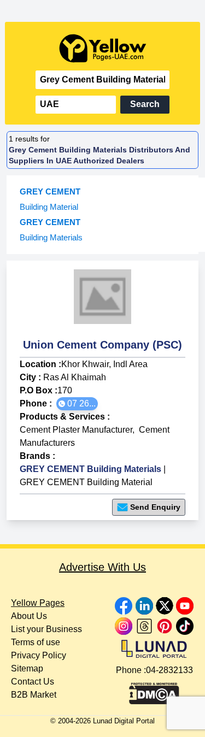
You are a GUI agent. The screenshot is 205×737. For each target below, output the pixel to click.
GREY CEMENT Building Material (86, 482)
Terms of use (35, 642)
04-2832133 (169, 670)
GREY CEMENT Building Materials (90, 469)
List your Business (46, 629)
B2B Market (33, 694)
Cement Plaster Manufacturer (76, 429)
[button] (77, 403)
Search (145, 104)
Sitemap (27, 668)
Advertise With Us (102, 567)
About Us (29, 616)
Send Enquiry (155, 507)
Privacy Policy (38, 655)
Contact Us (32, 681)
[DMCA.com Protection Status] (154, 690)
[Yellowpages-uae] (102, 48)
